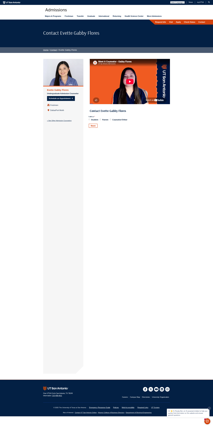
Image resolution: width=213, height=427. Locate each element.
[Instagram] (167, 389)
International (104, 16)
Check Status (189, 22)
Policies (116, 407)
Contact (201, 22)
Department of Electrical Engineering (139, 412)
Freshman (69, 16)
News (191, 2)
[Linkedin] (162, 389)
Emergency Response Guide (99, 407)
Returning (117, 16)
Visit (171, 22)
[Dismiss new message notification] (209, 408)
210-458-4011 (57, 396)
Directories (146, 397)
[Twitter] (151, 389)
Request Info (160, 22)
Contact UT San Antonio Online (86, 412)
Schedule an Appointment (60, 98)
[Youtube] (156, 389)
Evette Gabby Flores (58, 90)
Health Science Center (134, 16)
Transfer (80, 16)
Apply (178, 22)
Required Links (142, 407)
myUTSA (200, 2)
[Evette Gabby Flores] (63, 72)
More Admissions (154, 16)
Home (45, 50)
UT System (155, 407)
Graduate (91, 16)
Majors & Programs (53, 16)
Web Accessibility (128, 407)
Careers (125, 397)
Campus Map (135, 397)
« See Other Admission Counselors (59, 120)
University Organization (160, 397)
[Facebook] (145, 389)
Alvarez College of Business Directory (111, 412)
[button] (209, 2)
